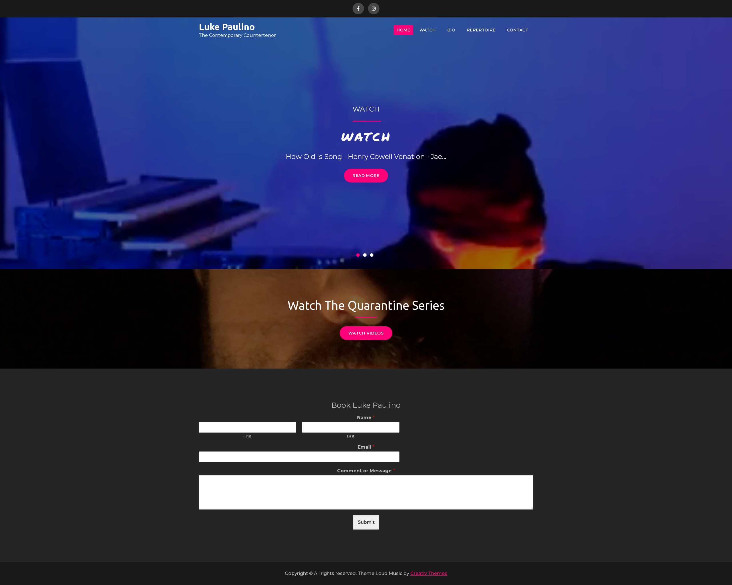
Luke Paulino (227, 26)
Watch (427, 30)
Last (351, 436)
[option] (366, 143)
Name (366, 417)
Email (366, 447)
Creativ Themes (428, 573)
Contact (517, 30)
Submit (366, 522)
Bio (451, 30)
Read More (366, 175)
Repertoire (481, 30)
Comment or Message (366, 470)
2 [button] (366, 256)
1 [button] (359, 256)
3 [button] (373, 256)
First (247, 436)
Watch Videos (365, 333)
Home (403, 30)
